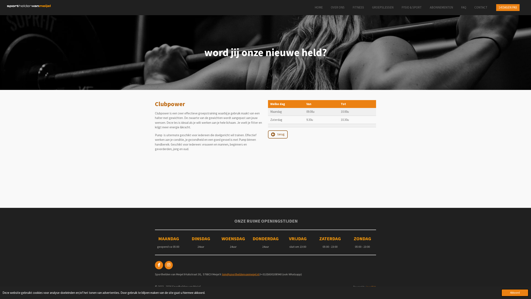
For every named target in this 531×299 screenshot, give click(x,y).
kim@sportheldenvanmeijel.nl (241, 274)
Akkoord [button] (515, 292)
